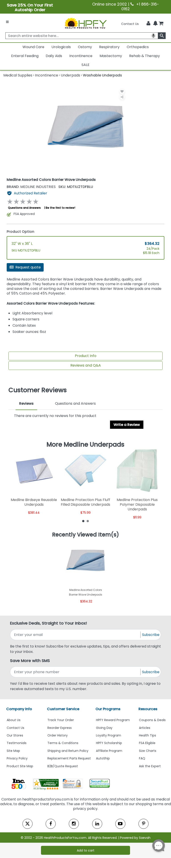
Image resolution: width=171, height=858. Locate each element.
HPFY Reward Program (113, 720)
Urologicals (61, 47)
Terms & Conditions (62, 743)
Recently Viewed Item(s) (85, 534)
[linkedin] (97, 824)
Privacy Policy (17, 758)
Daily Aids (54, 55)
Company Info (19, 709)
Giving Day (104, 728)
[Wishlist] (122, 91)
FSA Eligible (147, 743)
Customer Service (63, 709)
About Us (13, 720)
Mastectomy (111, 55)
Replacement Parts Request (69, 758)
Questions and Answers (24, 208)
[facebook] (51, 824)
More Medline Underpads (85, 444)
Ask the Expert (150, 766)
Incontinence (80, 55)
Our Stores (15, 735)
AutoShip (103, 758)
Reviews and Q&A (85, 365)
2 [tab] (88, 521)
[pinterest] (143, 824)
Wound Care (33, 47)
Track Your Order (60, 720)
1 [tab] (83, 521)
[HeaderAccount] (148, 23)
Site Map (13, 751)
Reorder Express (59, 728)
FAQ (142, 758)
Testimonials (16, 743)
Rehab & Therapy (144, 55)
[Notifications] (155, 23)
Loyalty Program (108, 735)
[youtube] (120, 824)
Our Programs (108, 709)
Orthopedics (138, 47)
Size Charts (147, 751)
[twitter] (27, 824)
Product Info (85, 355)
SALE (85, 64)
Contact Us (130, 24)
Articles (144, 728)
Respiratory (109, 47)
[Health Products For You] (85, 23)
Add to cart (85, 850)
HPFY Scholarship (109, 743)
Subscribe (150, 634)
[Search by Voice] (153, 35)
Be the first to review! (60, 208)
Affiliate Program (109, 751)
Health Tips (147, 735)
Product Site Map (20, 766)
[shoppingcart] (161, 24)
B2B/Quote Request (62, 766)
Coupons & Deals (152, 720)
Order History (57, 735)
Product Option (20, 231)
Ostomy (85, 47)
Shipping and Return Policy (67, 751)
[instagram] (74, 824)
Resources (147, 709)
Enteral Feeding (25, 55)
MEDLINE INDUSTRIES (32, 186)
